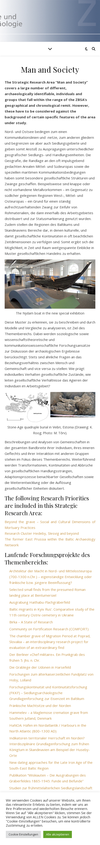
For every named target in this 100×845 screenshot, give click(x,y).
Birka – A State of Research (31, 622)
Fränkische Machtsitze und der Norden (40, 705)
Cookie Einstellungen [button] (23, 834)
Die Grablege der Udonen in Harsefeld (40, 667)
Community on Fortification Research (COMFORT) (49, 629)
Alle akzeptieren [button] (57, 834)
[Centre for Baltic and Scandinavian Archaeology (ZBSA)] (50, 21)
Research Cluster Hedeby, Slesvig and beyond (42, 533)
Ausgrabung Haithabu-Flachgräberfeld (39, 602)
